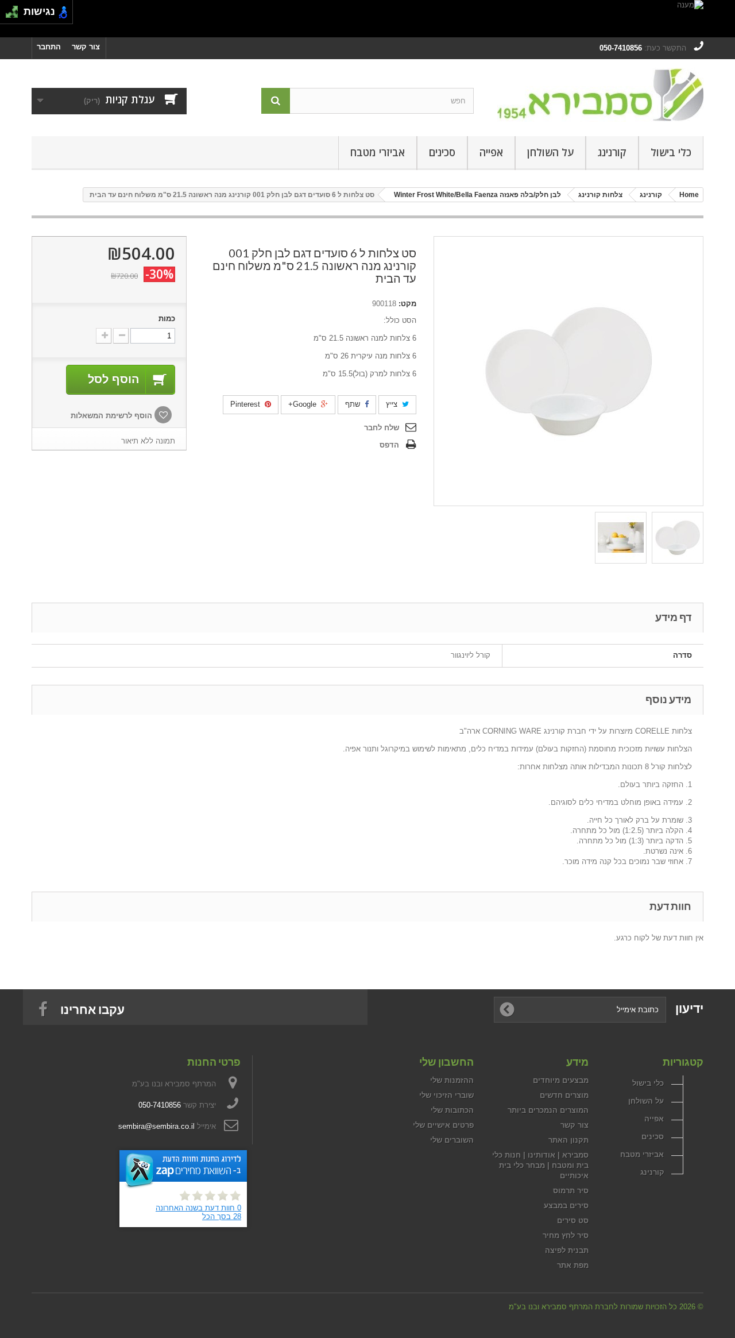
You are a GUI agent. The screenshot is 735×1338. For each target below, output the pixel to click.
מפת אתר (573, 1265)
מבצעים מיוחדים (561, 1080)
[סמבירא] (597, 95)
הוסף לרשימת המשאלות (112, 415)
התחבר (49, 47)
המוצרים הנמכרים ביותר (548, 1110)
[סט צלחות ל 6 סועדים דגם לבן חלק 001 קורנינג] (677, 537)
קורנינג (612, 152)
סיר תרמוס (571, 1190)
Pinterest (246, 404)
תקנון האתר (568, 1140)
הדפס (389, 445)
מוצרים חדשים (564, 1095)
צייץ (393, 404)
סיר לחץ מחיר (566, 1235)
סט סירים (573, 1220)
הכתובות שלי (452, 1110)
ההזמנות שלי (452, 1080)
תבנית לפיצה (567, 1250)
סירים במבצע (566, 1205)
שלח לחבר (381, 427)
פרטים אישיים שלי (443, 1125)
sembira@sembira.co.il (156, 1126)
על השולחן (550, 152)
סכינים (442, 152)
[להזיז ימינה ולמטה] (15, 15)
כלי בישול (671, 152)
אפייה (491, 152)
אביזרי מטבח (377, 152)
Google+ (303, 404)
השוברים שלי (452, 1140)
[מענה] (367, 18)
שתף (353, 404)
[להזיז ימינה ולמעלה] (15, 9)
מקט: (407, 303)
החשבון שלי (446, 1061)
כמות (166, 318)
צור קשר (86, 47)
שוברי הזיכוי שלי (446, 1095)
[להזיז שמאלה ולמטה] (9, 15)
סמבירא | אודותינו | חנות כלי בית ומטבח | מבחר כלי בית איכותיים (540, 1165)
